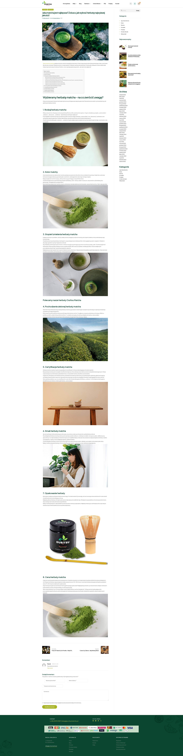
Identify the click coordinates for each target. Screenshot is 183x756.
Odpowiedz (50, 668)
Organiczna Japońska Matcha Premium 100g (54, 78)
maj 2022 (121, 157)
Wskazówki (50, 9)
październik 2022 (123, 148)
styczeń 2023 (122, 143)
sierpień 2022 (122, 152)
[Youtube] (95, 720)
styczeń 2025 (122, 100)
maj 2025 (121, 98)
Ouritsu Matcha (56, 18)
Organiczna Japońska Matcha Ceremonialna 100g (55, 84)
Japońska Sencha (125, 20)
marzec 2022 (122, 161)
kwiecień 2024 (122, 116)
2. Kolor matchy (47, 74)
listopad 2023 (122, 125)
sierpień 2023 (122, 130)
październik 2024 (123, 105)
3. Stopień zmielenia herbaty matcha (51, 75)
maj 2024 (121, 114)
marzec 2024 (122, 118)
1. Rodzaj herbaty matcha (49, 72)
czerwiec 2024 (122, 112)
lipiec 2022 (122, 154)
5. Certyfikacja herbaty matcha (50, 87)
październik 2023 (123, 127)
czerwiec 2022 (122, 156)
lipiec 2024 (122, 111)
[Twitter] (98, 720)
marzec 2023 (122, 139)
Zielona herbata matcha (48, 63)
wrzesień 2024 (122, 107)
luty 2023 (121, 141)
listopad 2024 (122, 103)
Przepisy (123, 29)
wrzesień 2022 (122, 150)
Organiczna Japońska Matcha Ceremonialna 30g (55, 82)
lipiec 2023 (122, 132)
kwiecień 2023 (122, 138)
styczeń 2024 (122, 121)
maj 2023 (121, 136)
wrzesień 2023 (122, 129)
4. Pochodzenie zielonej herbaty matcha (52, 85)
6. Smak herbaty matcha (49, 88)
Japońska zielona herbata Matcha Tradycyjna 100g (55, 77)
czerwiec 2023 (122, 134)
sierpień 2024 (122, 109)
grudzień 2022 (122, 145)
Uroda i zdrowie (124, 31)
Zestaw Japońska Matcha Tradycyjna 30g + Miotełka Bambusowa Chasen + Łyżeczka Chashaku (64, 80)
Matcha (122, 25)
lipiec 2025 (122, 96)
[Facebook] (93, 720)
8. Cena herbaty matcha (49, 91)
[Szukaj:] (130, 10)
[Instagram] (100, 720)
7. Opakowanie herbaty (49, 90)
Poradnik (45, 9)
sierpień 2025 (122, 94)
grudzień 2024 (122, 102)
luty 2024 (121, 120)
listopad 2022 (122, 147)
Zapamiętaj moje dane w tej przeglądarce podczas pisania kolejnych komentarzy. (62, 702)
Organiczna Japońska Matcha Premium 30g (54, 81)
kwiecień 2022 (122, 159)
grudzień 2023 (122, 123)
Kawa (122, 23)
